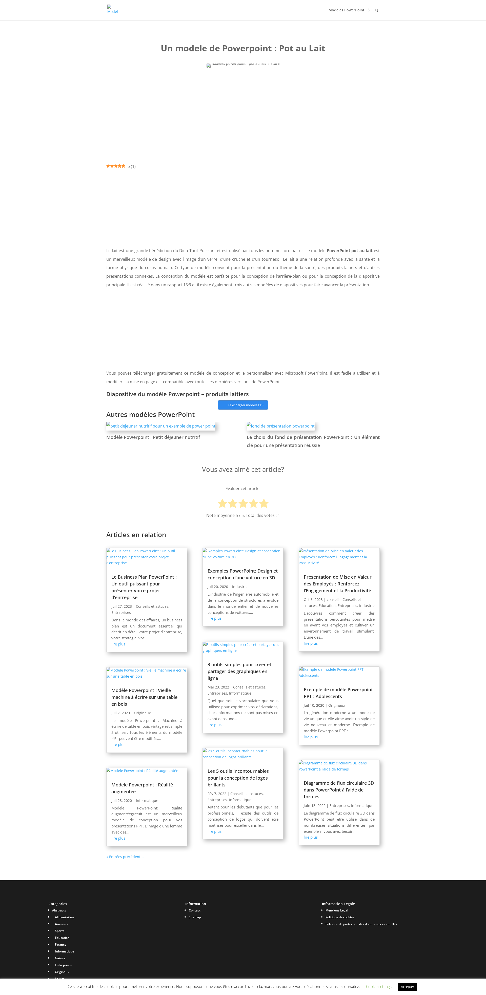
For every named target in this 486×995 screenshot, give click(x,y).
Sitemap (195, 917)
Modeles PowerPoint (346, 10)
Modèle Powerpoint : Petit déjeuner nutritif (153, 437)
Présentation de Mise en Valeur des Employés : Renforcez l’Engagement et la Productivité (338, 584)
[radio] (222, 504)
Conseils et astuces (152, 606)
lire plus (118, 643)
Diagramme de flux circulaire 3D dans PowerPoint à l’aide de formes (339, 790)
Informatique (147, 800)
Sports (59, 931)
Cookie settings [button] (379, 986)
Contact (194, 910)
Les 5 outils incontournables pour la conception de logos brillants (238, 778)
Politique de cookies (340, 917)
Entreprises (121, 612)
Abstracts (59, 910)
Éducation (327, 605)
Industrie (240, 586)
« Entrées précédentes (125, 856)
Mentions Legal (337, 910)
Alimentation (64, 917)
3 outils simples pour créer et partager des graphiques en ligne (239, 671)
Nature (60, 958)
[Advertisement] (243, 110)
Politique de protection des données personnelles (361, 924)
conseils (333, 599)
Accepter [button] (407, 986)
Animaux (61, 924)
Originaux (142, 712)
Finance (60, 944)
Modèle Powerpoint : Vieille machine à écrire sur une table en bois (144, 697)
